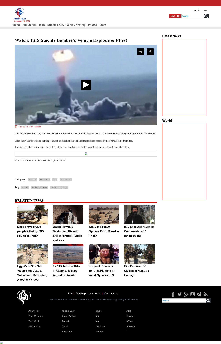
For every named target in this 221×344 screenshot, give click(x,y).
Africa (129, 321)
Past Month (34, 326)
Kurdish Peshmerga (39, 187)
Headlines (32, 180)
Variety (80, 25)
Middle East (55, 25)
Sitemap (81, 293)
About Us (95, 293)
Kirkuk (25, 187)
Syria (65, 326)
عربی (205, 10)
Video (103, 25)
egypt (98, 311)
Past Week (33, 321)
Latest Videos (65, 180)
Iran (42, 25)
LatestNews (171, 36)
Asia (128, 311)
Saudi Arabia (69, 316)
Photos (92, 25)
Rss (70, 293)
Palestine (67, 331)
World (69, 25)
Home (16, 25)
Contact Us (111, 293)
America (130, 326)
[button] (86, 85)
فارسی (196, 10)
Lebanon (100, 326)
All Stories (29, 25)
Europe (130, 316)
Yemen (99, 331)
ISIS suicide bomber (59, 187)
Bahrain (66, 321)
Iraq (55, 180)
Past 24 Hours (35, 316)
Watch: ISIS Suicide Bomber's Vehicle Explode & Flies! (71, 40)
